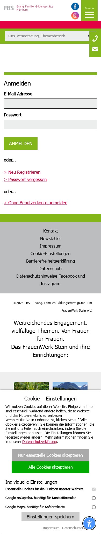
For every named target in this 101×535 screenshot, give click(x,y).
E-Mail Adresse (18, 93)
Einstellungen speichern (50, 516)
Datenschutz (51, 268)
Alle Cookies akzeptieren (50, 467)
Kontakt (50, 231)
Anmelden (20, 143)
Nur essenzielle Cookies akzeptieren (50, 455)
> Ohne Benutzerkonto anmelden (35, 202)
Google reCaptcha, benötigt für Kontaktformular (40, 498)
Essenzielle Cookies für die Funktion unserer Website (44, 489)
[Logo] (28, 15)
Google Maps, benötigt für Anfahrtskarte (35, 507)
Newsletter (50, 238)
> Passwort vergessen (25, 179)
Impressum (50, 246)
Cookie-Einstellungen (50, 253)
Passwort (12, 114)
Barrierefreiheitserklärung (50, 261)
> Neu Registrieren (22, 172)
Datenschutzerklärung (39, 441)
